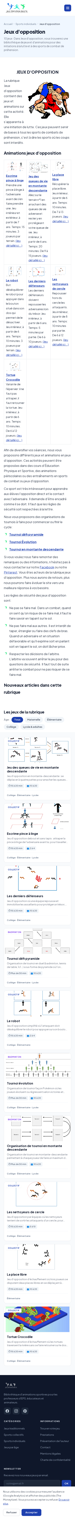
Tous (17, 719)
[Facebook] (7, 1411)
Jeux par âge (11, 1447)
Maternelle (33, 719)
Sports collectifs (14, 1434)
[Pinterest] (25, 1411)
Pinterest (10, 572)
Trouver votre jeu (50, 1428)
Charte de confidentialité (55, 1459)
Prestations (47, 1434)
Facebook (47, 567)
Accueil (8, 24)
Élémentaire (54, 719)
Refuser (11, 1512)
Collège (11, 726)
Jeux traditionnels (14, 1428)
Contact (45, 1447)
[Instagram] (16, 1411)
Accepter (31, 1512)
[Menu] (67, 8)
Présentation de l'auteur (54, 1441)
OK (66, 1483)
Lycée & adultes (32, 726)
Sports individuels (26, 24)
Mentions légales (50, 1453)
